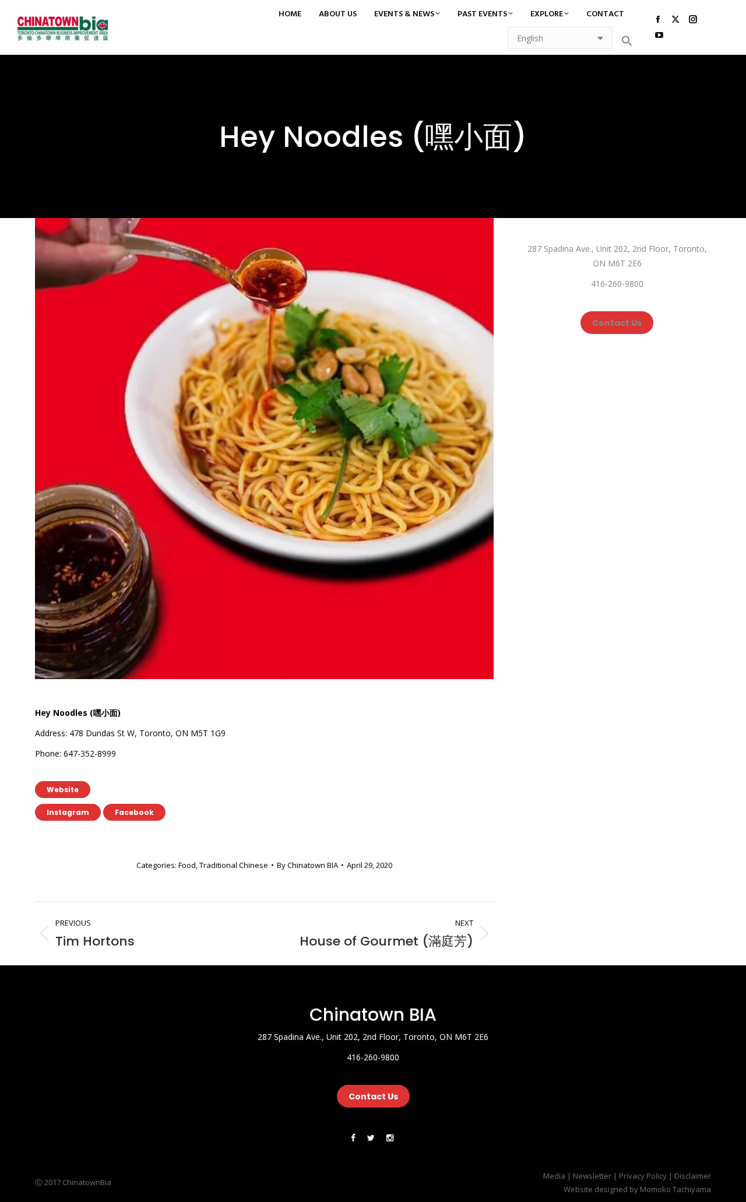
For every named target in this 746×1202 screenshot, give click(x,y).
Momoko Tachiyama (675, 1189)
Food (187, 865)
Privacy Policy (643, 1176)
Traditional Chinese (233, 865)
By (307, 865)
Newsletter (592, 1176)
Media (554, 1176)
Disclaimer (692, 1176)
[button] (627, 41)
